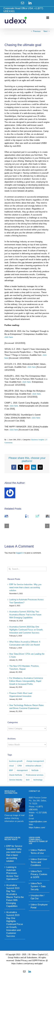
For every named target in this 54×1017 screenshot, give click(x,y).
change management (35, 761)
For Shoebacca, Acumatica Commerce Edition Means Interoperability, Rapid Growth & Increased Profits (26, 681)
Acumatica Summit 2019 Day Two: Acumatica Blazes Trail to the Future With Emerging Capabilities (25, 615)
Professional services (34, 775)
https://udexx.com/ (37, 827)
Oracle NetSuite (15, 775)
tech (28, 780)
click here (8, 337)
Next (46, 31)
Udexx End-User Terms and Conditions (39, 862)
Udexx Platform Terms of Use (38, 851)
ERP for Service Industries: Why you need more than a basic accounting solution (25, 587)
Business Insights (37, 440)
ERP (11, 770)
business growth (15, 761)
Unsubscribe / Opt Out (37, 897)
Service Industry (15, 780)
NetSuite (35, 770)
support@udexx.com (38, 821)
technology (37, 780)
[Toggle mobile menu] (48, 17)
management (22, 770)
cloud (11, 766)
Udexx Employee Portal (39, 906)
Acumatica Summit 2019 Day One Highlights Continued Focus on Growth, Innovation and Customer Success (26, 630)
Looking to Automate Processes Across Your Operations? (12, 873)
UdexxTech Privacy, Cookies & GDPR (39, 874)
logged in (20, 553)
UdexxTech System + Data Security (38, 886)
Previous (37, 31)
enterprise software (33, 766)
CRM (20, 766)
